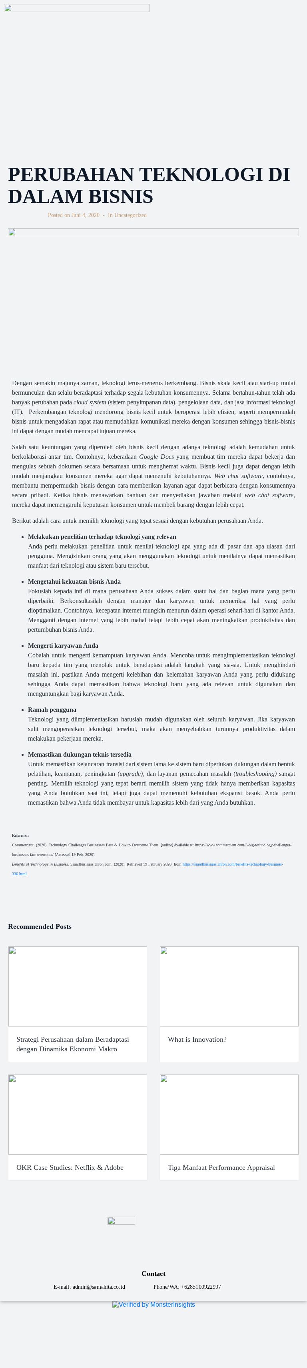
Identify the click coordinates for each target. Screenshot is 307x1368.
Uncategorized (130, 215)
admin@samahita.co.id (99, 1287)
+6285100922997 (201, 1287)
